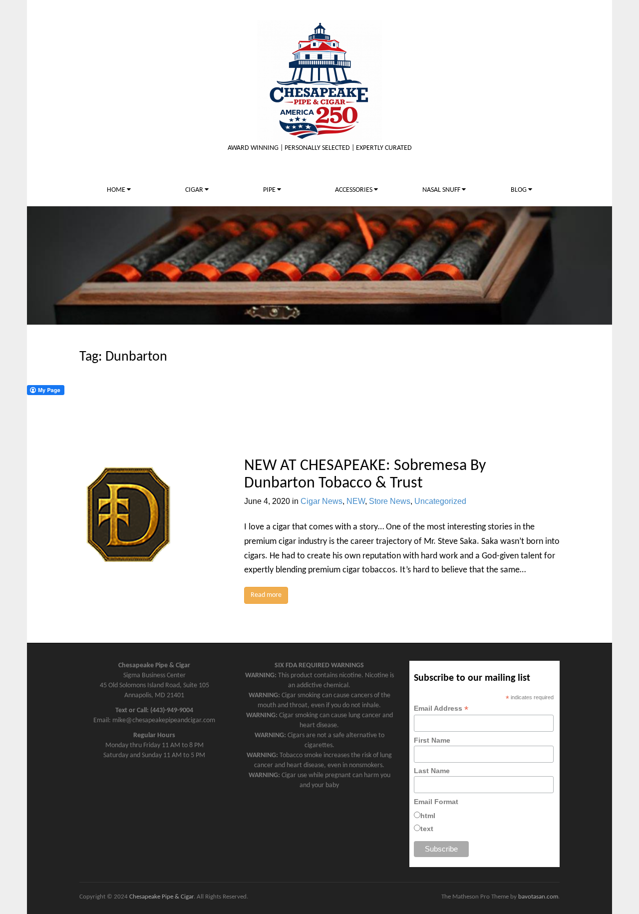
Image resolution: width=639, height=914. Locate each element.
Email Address (441, 708)
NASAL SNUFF (442, 190)
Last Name (432, 771)
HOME (117, 190)
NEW (355, 501)
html (427, 816)
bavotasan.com (538, 897)
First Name (432, 740)
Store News (389, 501)
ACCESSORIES (354, 190)
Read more (266, 595)
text (426, 829)
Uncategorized (440, 501)
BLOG (519, 190)
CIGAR (195, 190)
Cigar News (321, 501)
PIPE (270, 190)
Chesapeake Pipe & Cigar (161, 897)
